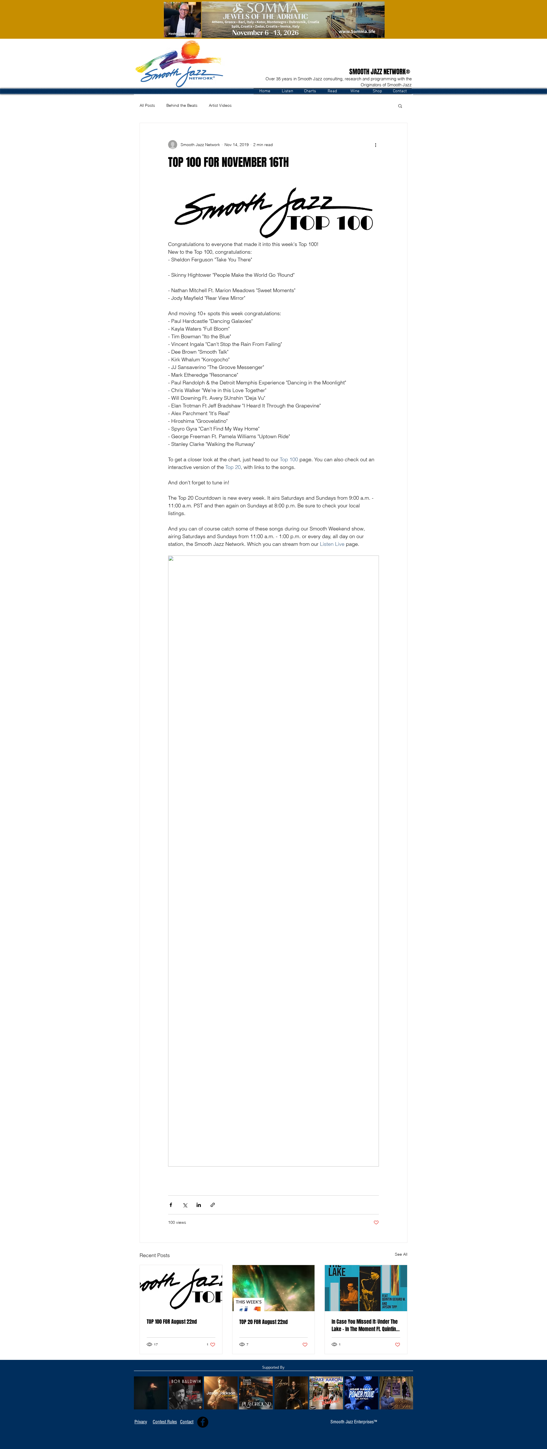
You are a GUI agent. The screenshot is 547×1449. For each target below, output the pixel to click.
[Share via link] (212, 1205)
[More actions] (375, 144)
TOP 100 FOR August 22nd (172, 1321)
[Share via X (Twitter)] (184, 1205)
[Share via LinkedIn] (198, 1205)
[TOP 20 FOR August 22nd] (273, 1288)
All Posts (147, 105)
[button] (287, 91)
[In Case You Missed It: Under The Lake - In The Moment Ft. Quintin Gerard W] (366, 1288)
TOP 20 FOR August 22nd (263, 1322)
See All (401, 1254)
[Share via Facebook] (171, 1205)
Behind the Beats (181, 105)
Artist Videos (220, 105)
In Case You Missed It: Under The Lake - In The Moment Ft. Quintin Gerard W (365, 1325)
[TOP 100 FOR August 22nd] (181, 1288)
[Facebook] (202, 1422)
